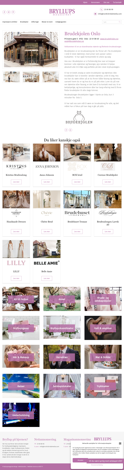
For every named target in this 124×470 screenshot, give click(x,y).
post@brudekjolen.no (74, 41)
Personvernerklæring (97, 465)
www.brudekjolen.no (109, 39)
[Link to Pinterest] (13, 12)
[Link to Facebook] (4, 12)
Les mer (16, 182)
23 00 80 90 (108, 9)
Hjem (85, 2)
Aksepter (80, 460)
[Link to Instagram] (9, 12)
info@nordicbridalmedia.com (110, 14)
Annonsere (95, 2)
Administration (22, 466)
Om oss (106, 2)
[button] (120, 443)
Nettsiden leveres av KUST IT (35, 466)
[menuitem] (85, 2)
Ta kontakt (117, 2)
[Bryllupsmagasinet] (62, 12)
